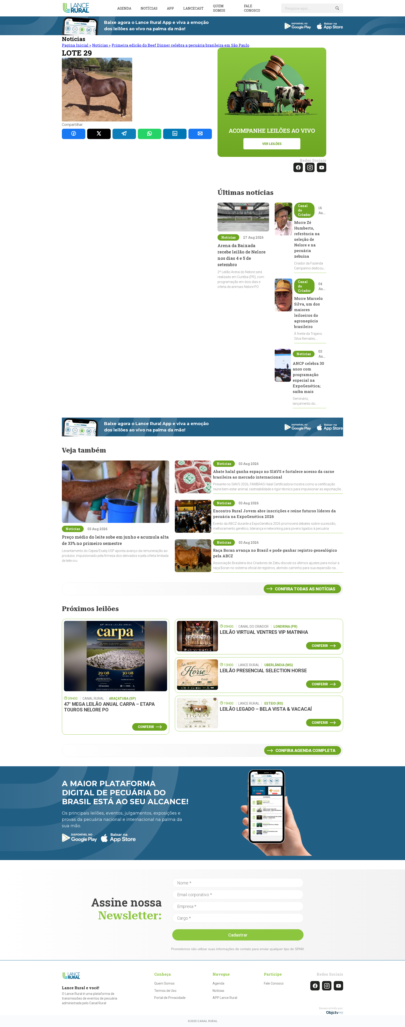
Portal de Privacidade (170, 998)
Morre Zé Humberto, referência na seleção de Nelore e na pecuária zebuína (307, 239)
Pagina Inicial (76, 45)
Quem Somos (164, 983)
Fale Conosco (274, 983)
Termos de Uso (165, 991)
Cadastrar (238, 935)
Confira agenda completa (305, 750)
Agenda (124, 8)
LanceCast (193, 8)
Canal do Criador (304, 210)
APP (170, 8)
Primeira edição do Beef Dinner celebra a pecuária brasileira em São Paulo (180, 45)
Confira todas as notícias (305, 588)
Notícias (149, 8)
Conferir (146, 727)
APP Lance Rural (225, 998)
